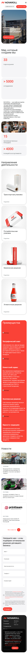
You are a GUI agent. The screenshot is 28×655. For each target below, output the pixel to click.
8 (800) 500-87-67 (10, 6)
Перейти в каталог (8, 37)
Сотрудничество (7, 626)
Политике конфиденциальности (13, 640)
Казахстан (16, 624)
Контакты (16, 621)
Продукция (6, 621)
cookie (10, 637)
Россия (15, 622)
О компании (6, 623)
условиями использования (17, 591)
